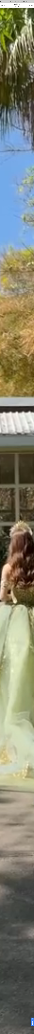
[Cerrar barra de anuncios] (32, 1)
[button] (2, 5)
